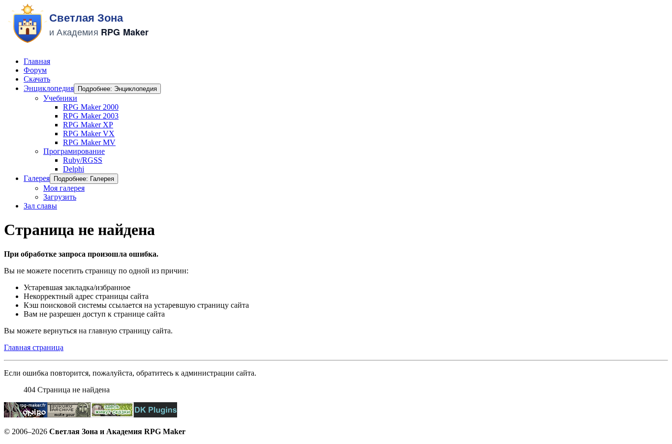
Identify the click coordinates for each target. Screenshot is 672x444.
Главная (37, 61)
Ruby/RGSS (82, 160)
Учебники (60, 98)
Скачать (37, 79)
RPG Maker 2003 (91, 116)
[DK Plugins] (155, 415)
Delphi (73, 169)
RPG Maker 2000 (91, 107)
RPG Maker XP (88, 124)
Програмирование (74, 151)
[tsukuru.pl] (69, 415)
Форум (35, 70)
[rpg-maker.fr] (25, 415)
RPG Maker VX (89, 133)
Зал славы (40, 206)
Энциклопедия (49, 88)
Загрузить (59, 197)
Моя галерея (64, 188)
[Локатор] (112, 415)
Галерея (37, 178)
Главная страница (33, 347)
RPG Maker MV (89, 142)
